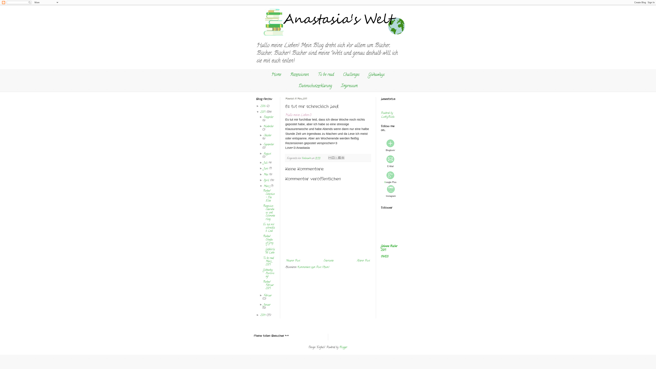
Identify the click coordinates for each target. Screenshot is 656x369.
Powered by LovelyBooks (388, 115)
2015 (263, 112)
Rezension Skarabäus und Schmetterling (269, 212)
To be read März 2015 (268, 261)
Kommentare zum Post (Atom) (313, 267)
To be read (326, 75)
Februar (268, 296)
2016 (263, 106)
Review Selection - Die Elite (269, 196)
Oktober (267, 136)
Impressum (349, 86)
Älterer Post (363, 261)
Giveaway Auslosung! (268, 273)
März (267, 186)
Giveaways (376, 75)
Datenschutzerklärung (315, 86)
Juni (266, 169)
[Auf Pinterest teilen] (343, 157)
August (267, 154)
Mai (266, 175)
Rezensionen (299, 75)
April (267, 181)
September (269, 145)
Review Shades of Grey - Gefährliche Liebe (269, 244)
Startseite (328, 261)
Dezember (269, 117)
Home (276, 75)
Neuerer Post (293, 261)
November (269, 127)
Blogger (343, 347)
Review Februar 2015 (268, 285)
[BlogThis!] (333, 157)
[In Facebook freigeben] (339, 157)
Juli (266, 163)
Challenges (351, 75)
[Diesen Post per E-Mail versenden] (330, 157)
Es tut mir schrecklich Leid (269, 228)
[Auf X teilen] (336, 157)
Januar (267, 305)
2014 (263, 315)
